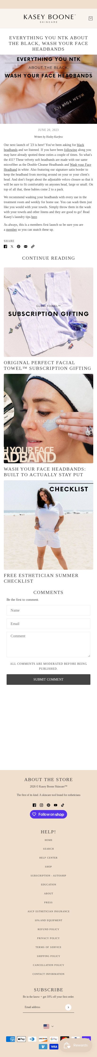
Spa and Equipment (48, 920)
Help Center (48, 857)
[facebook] (34, 804)
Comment (18, 636)
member (11, 229)
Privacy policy (48, 938)
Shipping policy (48, 956)
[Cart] (90, 18)
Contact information (48, 974)
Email (15, 623)
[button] (32, 246)
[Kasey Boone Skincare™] (48, 18)
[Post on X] (12, 246)
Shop (48, 866)
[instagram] (41, 804)
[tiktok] (62, 804)
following (70, 150)
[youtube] (55, 804)
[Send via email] (25, 246)
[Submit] (68, 1007)
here (34, 217)
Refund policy (48, 929)
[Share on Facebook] (5, 246)
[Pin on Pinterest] (18, 246)
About (48, 893)
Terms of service (48, 947)
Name (15, 609)
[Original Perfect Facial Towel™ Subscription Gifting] (48, 312)
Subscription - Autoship (48, 875)
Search (48, 848)
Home (49, 840)
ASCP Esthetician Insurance (49, 911)
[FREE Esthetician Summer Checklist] (48, 525)
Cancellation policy (48, 965)
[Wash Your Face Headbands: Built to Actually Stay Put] (48, 418)
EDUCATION (48, 884)
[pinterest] (48, 804)
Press (48, 902)
